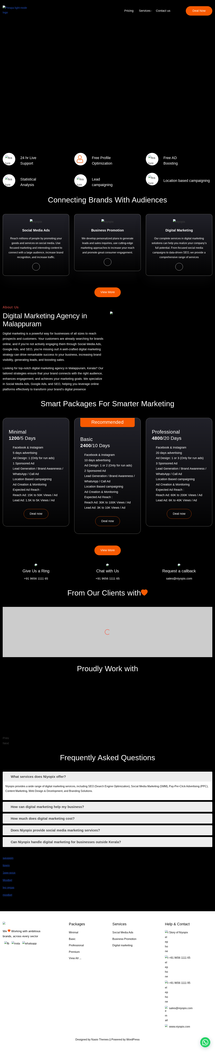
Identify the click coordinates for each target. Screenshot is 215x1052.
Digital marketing (122, 945)
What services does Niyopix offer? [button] (38, 776)
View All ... (75, 958)
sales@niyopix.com (179, 578)
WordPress (133, 1039)
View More (107, 292)
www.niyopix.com (179, 1026)
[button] (205, 1042)
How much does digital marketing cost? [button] (43, 818)
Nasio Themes (100, 1039)
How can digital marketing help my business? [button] (47, 807)
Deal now (36, 513)
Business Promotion (124, 939)
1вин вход (9, 872)
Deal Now (199, 10)
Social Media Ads (122, 932)
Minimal (73, 932)
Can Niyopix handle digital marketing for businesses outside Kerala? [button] (66, 842)
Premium (74, 951)
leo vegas (8, 887)
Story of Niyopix (178, 932)
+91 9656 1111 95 (179, 982)
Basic (72, 939)
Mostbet (7, 880)
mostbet (7, 894)
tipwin (6, 865)
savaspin (8, 858)
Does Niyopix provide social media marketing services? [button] (55, 830)
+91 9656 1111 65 (36, 578)
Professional (76, 945)
